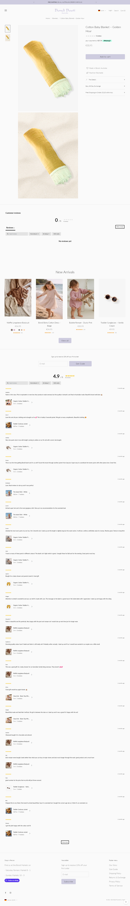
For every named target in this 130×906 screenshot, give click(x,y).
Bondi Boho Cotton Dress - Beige (49, 324)
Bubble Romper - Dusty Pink (80, 322)
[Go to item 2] (7, 37)
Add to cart (105, 57)
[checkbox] (56, 234)
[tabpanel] (65, 247)
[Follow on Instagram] (10, 893)
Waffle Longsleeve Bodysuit (18, 322)
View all (65, 340)
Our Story (113, 865)
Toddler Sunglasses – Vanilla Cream (112, 324)
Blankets (55, 18)
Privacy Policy (114, 881)
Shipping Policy (115, 873)
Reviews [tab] (10, 227)
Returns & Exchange (117, 877)
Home (48, 18)
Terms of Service (115, 885)
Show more (65, 842)
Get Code (80, 364)
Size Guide (113, 869)
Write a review (119, 227)
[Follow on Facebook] (5, 893)
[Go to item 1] (7, 28)
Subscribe (68, 881)
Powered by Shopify (120, 899)
